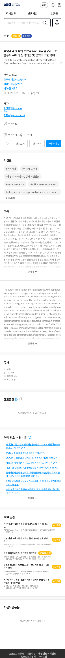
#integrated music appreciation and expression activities (31, 192)
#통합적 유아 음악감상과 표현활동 (22, 176)
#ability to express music (44, 184)
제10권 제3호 (11, 88)
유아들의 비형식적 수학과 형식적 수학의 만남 (25, 452)
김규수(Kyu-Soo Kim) (14, 115)
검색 (44, 25)
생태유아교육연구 (13, 84)
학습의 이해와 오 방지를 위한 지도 (26, 525)
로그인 (44, 4)
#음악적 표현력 (29, 168)
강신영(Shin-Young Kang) (13, 109)
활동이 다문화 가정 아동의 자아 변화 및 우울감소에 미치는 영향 (27, 581)
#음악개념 (11, 168)
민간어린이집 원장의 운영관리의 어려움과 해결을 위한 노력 (31, 457)
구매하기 (52, 143)
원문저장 (37, 143)
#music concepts (15, 184)
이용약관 (31, 653)
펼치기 (61, 64)
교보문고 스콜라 (16, 653)
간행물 (54, 13)
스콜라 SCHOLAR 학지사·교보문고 (11, 5)
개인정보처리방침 (47, 653)
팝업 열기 (21, 399)
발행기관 (33, 13)
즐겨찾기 (56, 26)
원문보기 (20, 143)
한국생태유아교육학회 (15, 79)
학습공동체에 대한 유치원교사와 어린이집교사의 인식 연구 (31, 462)
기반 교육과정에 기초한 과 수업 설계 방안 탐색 (26, 540)
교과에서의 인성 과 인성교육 (20, 553)
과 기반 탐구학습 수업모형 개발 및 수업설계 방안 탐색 (26, 566)
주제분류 (11, 13)
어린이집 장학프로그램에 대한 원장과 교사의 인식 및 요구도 (32, 467)
